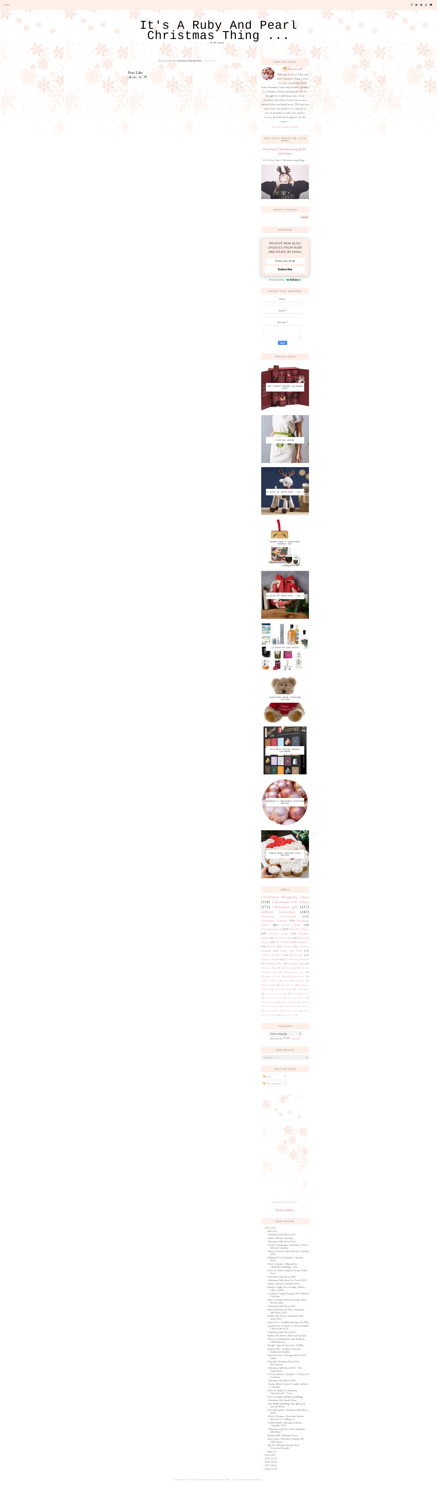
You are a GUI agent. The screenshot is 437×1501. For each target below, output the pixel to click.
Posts (268, 1076)
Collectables (303, 989)
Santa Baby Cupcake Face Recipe (285, 854)
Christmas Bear (268, 967)
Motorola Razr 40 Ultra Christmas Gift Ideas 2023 (286, 1311)
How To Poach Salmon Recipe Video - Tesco (288, 1272)
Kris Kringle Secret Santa (287, 1010)
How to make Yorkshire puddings (285, 1396)
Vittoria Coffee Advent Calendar (285, 750)
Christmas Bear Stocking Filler (285, 698)
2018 (267, 1468)
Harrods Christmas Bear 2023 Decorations (283, 1363)
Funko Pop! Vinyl (291, 950)
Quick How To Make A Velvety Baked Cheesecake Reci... (288, 1327)
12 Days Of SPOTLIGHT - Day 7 (285, 596)
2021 (267, 1458)
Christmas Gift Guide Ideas (282, 1400)
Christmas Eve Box (294, 972)
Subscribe (285, 269)
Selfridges (300, 980)
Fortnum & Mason (271, 954)
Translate (295, 1038)
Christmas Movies (296, 998)
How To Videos (299, 929)
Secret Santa (290, 925)
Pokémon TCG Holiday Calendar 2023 (285, 1259)
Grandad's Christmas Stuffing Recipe (285, 802)
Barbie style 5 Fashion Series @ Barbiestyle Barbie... (284, 1350)
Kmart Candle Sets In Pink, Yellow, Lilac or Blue (287, 1289)
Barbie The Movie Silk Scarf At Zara (287, 1335)
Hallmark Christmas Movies (296, 1006)
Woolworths (296, 954)
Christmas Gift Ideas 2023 (282, 1234)
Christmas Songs (283, 989)
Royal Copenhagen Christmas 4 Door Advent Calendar (288, 1246)
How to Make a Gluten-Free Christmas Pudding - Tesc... (283, 1265)
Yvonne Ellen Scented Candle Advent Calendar (288, 1385)
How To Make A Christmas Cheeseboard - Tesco (282, 1392)
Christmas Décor (273, 998)
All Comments (273, 1083)
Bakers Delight (268, 984)
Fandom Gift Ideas (288, 1002)
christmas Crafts (283, 937)
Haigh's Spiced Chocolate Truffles (286, 1345)
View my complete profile (285, 126)
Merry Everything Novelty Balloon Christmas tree (286, 1340)
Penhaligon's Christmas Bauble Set (285, 543)
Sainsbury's (303, 942)
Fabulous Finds (288, 967)
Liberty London (269, 980)
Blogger (292, 1202)
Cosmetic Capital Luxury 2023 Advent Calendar (288, 1295)
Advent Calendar (270, 959)
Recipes (287, 946)
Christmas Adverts (274, 920)
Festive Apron (285, 440)
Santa (286, 980)
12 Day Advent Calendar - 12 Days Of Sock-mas (288, 1376)
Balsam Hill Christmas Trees (283, 1435)
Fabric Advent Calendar (280, 1238)
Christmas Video (295, 976)
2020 (267, 1461)
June (269, 1451)
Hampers (268, 1010)
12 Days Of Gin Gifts (285, 648)
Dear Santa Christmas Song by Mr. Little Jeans (286, 1440)
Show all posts (210, 60)
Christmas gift (285, 906)
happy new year (288, 1015)
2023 (267, 1227)
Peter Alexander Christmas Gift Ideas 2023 (287, 1411)
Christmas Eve (287, 984)
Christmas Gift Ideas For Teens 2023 (287, 1280)
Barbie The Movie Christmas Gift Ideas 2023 (285, 1317)
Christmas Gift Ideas (290, 901)
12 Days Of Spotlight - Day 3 (285, 492)
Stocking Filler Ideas (300, 993)
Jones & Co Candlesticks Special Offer (288, 1322)
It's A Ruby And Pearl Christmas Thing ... (218, 31)
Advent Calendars (278, 911)
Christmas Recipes (279, 933)
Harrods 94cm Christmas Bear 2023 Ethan (287, 1357)
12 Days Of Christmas (297, 959)
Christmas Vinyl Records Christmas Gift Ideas (286, 1430)
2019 (267, 1465)
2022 (267, 1455)
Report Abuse (285, 1210)
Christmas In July (271, 976)
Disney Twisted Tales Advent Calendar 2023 (288, 1253)
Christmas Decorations (279, 916)
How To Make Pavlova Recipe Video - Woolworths (288, 1301)
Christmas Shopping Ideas (285, 896)
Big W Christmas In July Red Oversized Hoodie (283, 1447)
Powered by (277, 279)
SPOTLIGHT (283, 942)
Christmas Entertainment (276, 993)
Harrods (271, 946)
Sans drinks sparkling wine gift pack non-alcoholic (286, 1405)
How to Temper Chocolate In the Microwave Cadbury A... (286, 1418)
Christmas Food (271, 929)
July (269, 1231)
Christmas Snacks (269, 1002)
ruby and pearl (294, 68)
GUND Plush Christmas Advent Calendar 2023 (285, 1424)
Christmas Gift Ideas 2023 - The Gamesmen (285, 1369)
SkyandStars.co (254, 1480)
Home (6, 5)
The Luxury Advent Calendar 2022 (285, 387)
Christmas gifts (296, 963)
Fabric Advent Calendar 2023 (283, 1283)
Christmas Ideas (274, 963)
